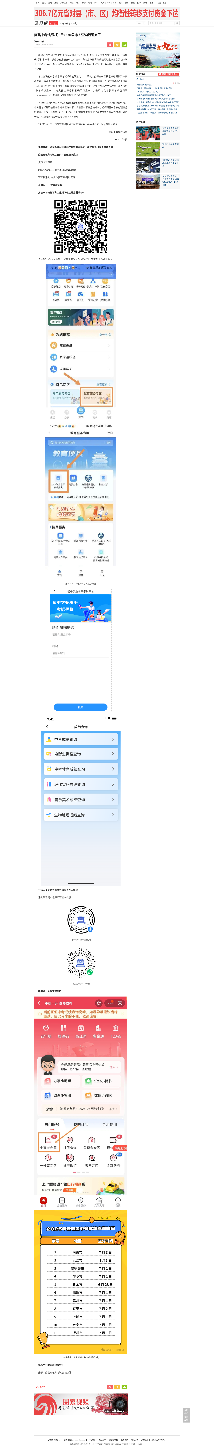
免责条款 (124, 1440)
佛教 (133, 3)
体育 (84, 3)
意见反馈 (134, 1440)
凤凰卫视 (63, 3)
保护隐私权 (113, 1440)
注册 (159, 3)
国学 (139, 3)
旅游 (127, 3)
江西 (62, 23)
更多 (151, 3)
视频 (50, 3)
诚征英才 (102, 1440)
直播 (56, 3)
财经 (72, 3)
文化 (120, 3)
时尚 (90, 3)
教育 (68, 23)
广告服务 (92, 1440)
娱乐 (78, 3)
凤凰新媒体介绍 (54, 1440)
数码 (145, 3)
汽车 (96, 3)
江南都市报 (39, 41)
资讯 (44, 3)
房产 (102, 3)
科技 (108, 3)
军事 (114, 3)
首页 (37, 3)
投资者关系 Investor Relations (74, 1440)
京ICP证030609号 (158, 1440)
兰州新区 (140, 79)
